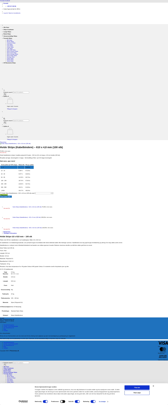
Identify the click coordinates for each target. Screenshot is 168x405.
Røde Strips (10, 59)
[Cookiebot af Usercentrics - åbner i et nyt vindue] (23, 401)
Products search (8, 120)
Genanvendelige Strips (10, 36)
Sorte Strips (10, 61)
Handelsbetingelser (9, 325)
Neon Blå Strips (11, 50)
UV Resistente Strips (10, 63)
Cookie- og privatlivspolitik (11, 326)
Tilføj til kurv (4, 195)
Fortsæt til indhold (5, 0)
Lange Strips (7, 31)
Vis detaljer (102, 401)
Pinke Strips (10, 58)
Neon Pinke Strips (12, 55)
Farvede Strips (8, 38)
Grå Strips (10, 44)
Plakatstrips (3, 142)
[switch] (62, 401)
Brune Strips (10, 41)
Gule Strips (10, 45)
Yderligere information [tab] (10, 233)
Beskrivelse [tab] (7, 231)
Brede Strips (7, 34)
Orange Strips (11, 57)
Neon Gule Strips (11, 52)
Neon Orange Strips (12, 54)
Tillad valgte (137, 392)
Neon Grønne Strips (12, 51)
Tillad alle (137, 387)
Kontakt (6, 3)
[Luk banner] (153, 386)
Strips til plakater (9, 29)
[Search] (5, 123)
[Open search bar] (4, 119)
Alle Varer (6, 27)
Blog (5, 329)
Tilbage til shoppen (12, 139)
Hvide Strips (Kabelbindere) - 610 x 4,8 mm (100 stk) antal (18, 193)
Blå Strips (9, 40)
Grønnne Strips (11, 43)
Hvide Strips (10, 47)
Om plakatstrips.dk (9, 327)
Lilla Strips (10, 48)
